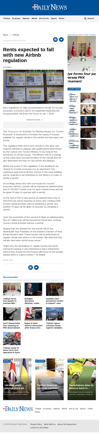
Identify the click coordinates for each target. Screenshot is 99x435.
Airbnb (5, 260)
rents (11, 260)
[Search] (85, 18)
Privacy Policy (36, 424)
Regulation (13, 132)
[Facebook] (55, 39)
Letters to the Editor (39, 428)
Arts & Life (44, 18)
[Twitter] (61, 39)
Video (90, 409)
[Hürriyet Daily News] (49, 8)
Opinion (26, 18)
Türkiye (6, 18)
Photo (61, 18)
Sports (54, 18)
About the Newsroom (66, 424)
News (5, 35)
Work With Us (50, 424)
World (34, 18)
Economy (16, 18)
